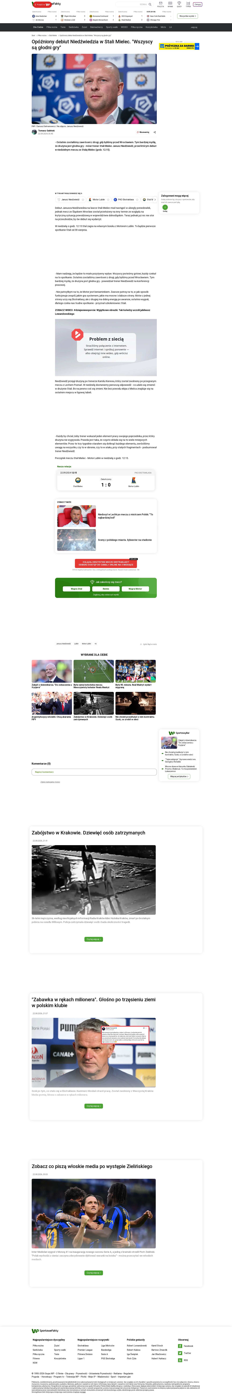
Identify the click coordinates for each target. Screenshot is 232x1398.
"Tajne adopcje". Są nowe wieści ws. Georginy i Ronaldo (180, 760)
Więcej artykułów (178, 776)
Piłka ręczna (136, 27)
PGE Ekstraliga (108, 1358)
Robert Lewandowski (137, 1345)
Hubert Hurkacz (158, 1358)
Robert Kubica (133, 1350)
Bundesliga (106, 1350)
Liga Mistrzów (107, 1345)
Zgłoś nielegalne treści (50, 782)
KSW (35, 1363)
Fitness (36, 1358)
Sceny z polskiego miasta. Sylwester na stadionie (125, 539)
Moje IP (92, 1376)
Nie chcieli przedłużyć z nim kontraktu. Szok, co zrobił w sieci (135, 718)
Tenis (63, 27)
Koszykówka (151, 27)
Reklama (118, 1373)
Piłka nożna (51, 27)
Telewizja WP (72, 1376)
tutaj (84, 1392)
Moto (163, 27)
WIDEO (124, 27)
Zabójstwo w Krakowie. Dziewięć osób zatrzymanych (93, 718)
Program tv (59, 1376)
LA (170, 27)
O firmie (59, 1373)
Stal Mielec (53, 35)
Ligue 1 (81, 1358)
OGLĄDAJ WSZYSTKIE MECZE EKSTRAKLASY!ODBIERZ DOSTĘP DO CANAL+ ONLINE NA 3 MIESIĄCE (106, 563)
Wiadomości (103, 1376)
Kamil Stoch (157, 1345)
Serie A (104, 1354)
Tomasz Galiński (46, 130)
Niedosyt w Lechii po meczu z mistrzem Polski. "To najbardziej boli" (125, 516)
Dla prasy (69, 1373)
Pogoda (35, 1376)
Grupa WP (49, 1373)
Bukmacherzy (96, 27)
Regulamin (128, 1373)
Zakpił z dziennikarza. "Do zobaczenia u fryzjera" (52, 686)
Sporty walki (112, 27)
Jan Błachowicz (158, 1354)
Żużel (84, 27)
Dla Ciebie (38, 27)
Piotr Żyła (131, 1358)
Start (33, 35)
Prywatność (81, 1373)
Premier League (85, 1350)
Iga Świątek (132, 1354)
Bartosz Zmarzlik (159, 1350)
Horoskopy (46, 1376)
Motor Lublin (86, 644)
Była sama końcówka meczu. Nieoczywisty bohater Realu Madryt (91, 686)
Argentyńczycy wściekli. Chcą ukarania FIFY (51, 718)
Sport (113, 1376)
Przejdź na (41, 5)
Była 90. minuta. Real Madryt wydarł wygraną (133, 686)
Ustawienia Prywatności (100, 1373)
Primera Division (85, 1354)
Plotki (83, 1376)
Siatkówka (74, 27)
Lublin (76, 644)
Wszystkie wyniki (187, 16)
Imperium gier (124, 1376)
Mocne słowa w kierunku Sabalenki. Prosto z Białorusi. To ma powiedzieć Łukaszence (181, 768)
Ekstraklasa (83, 1345)
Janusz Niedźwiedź (63, 644)
